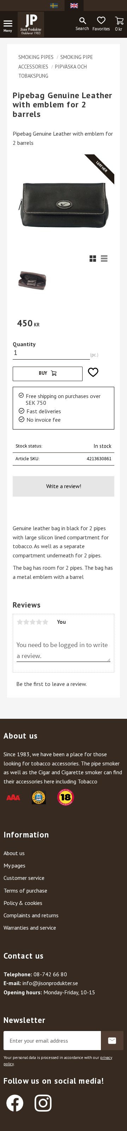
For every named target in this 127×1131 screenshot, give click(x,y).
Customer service (24, 877)
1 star (20, 622)
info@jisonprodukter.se (50, 983)
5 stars (45, 622)
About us (14, 853)
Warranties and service (30, 927)
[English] (74, 5)
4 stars (39, 622)
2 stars (26, 622)
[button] (11, 25)
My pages (14, 865)
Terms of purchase (25, 890)
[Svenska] (54, 5)
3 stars (32, 622)
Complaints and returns (31, 915)
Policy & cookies (23, 902)
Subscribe (112, 1040)
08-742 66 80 (50, 974)
